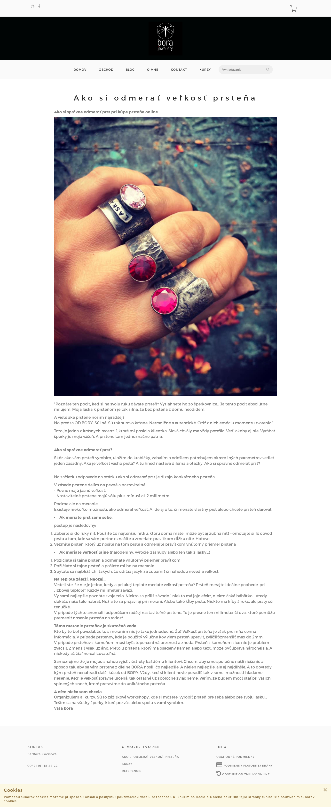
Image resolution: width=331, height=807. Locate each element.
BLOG (130, 69)
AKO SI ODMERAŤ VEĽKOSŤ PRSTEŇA (150, 756)
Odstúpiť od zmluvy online (245, 774)
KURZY (205, 69)
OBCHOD (106, 69)
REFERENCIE (131, 770)
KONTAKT (179, 69)
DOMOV (80, 69)
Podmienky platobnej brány (247, 765)
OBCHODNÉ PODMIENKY (235, 756)
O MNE (152, 69)
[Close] (325, 789)
